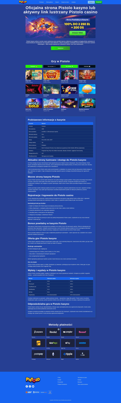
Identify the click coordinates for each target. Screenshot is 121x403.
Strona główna (49, 2)
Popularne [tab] (34, 66)
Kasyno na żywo (65, 2)
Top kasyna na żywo (82, 377)
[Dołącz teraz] (60, 26)
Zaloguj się (91, 2)
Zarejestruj (98, 2)
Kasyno (57, 2)
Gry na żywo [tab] (52, 66)
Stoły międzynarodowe (83, 384)
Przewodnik (60, 382)
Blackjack (80, 382)
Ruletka (79, 379)
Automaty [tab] (87, 66)
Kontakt (59, 379)
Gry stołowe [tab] (69, 66)
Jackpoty (73, 2)
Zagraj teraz (60, 48)
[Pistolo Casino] (23, 2)
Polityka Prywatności (62, 384)
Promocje (41, 2)
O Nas (59, 377)
